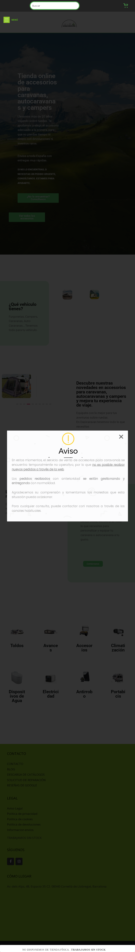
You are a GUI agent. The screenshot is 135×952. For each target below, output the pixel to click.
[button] (7, 20)
